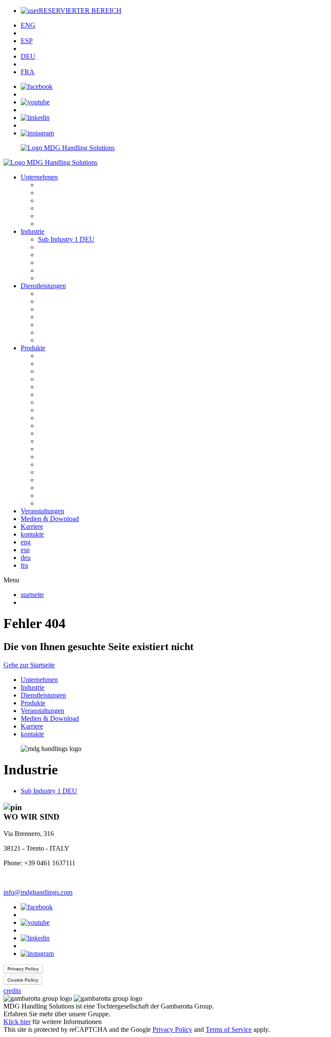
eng (26, 542)
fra (24, 565)
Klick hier (17, 1021)
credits (12, 990)
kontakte (32, 534)
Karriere (32, 526)
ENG (28, 25)
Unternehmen (39, 177)
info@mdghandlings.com (37, 892)
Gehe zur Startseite (29, 665)
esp (25, 549)
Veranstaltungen (42, 511)
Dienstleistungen (43, 285)
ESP (27, 40)
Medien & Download (50, 518)
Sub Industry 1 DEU (66, 239)
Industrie (32, 231)
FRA (27, 71)
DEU (28, 56)
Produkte (33, 348)
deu (26, 557)
